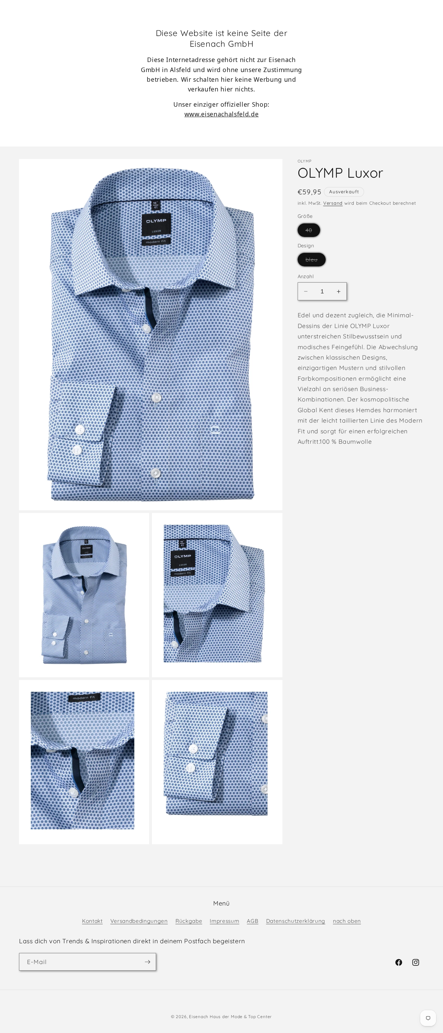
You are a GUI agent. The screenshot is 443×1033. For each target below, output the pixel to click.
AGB (252, 921)
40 (313, 232)
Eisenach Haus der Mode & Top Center (230, 1016)
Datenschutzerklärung (295, 921)
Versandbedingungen (139, 921)
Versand (333, 203)
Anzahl (306, 276)
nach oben (347, 921)
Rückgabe (188, 921)
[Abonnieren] (147, 962)
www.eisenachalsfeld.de (221, 114)
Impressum (224, 921)
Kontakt (92, 921)
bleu (316, 261)
